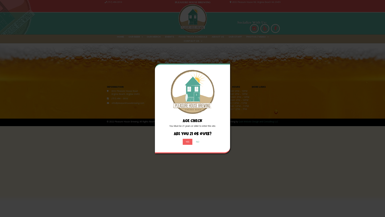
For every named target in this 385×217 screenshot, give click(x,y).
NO (197, 141)
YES (187, 141)
